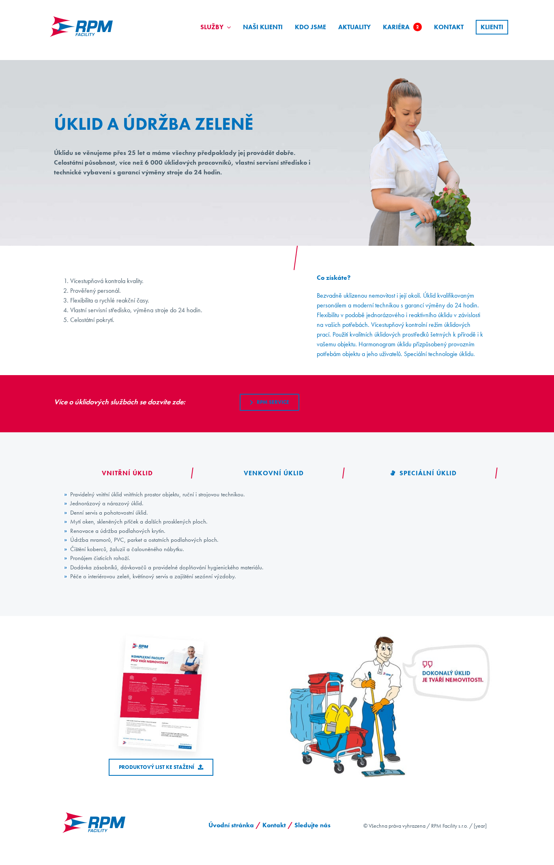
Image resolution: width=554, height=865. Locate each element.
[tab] (125, 473)
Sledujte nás (313, 825)
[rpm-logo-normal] (81, 14)
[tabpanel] (277, 535)
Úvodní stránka (231, 825)
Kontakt (274, 825)
